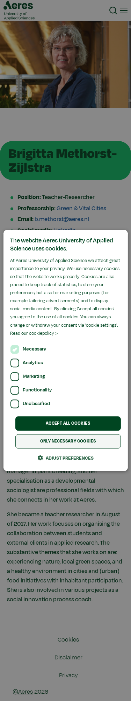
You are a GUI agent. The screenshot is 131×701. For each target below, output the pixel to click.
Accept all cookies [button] (68, 423)
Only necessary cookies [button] (68, 441)
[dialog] (65, 350)
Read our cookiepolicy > (34, 333)
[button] (66, 458)
